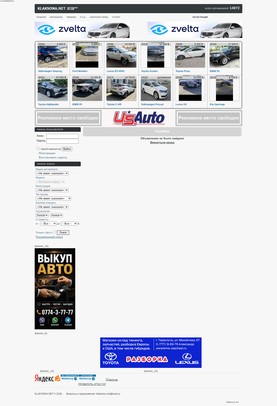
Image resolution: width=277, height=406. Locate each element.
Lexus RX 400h (115, 71)
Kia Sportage (217, 104)
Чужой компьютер (50, 149)
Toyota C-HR (114, 104)
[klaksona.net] (58, 9)
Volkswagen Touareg (50, 71)
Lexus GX (181, 104)
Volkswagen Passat (152, 104)
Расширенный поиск (49, 236)
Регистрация (47, 153)
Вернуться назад (162, 142)
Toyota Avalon (149, 71)
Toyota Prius (183, 71)
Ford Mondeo (79, 71)
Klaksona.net (232, 402)
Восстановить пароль (53, 157)
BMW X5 (215, 71)
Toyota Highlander (48, 104)
